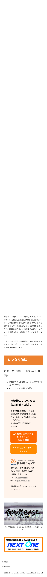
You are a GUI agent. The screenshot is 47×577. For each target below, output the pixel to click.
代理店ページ (6, 567)
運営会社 (5, 562)
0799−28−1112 (22, 477)
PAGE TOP (43, 557)
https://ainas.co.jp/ (22, 480)
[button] (23, 437)
